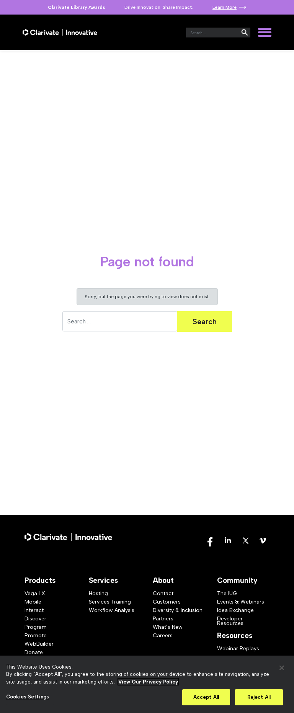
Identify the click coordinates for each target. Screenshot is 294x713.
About (163, 580)
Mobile (32, 602)
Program (35, 627)
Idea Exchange (235, 610)
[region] (147, 684)
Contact (163, 593)
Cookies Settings (27, 697)
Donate (33, 652)
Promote (35, 635)
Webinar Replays (238, 648)
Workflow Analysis (111, 610)
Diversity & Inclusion (178, 610)
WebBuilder (39, 644)
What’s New (168, 627)
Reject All (259, 697)
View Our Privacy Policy (148, 682)
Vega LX (34, 593)
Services (103, 580)
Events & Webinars (240, 602)
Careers (163, 635)
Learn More (224, 7)
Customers (167, 602)
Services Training (110, 602)
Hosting (98, 593)
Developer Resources (230, 621)
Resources (234, 635)
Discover (35, 618)
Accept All (206, 697)
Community (237, 580)
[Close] (281, 667)
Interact (34, 610)
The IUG (227, 593)
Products (40, 580)
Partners (163, 618)
